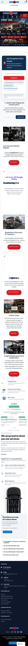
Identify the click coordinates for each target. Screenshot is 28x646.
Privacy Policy (4, 600)
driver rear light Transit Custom (10, 88)
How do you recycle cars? (11, 555)
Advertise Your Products (6, 612)
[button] (14, 542)
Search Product (15, 5)
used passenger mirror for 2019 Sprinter (14, 82)
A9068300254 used (8, 85)
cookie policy (14, 640)
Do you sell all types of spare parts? (14, 548)
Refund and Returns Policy (7, 598)
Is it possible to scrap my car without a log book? (15, 542)
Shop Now (3, 454)
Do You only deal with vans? (12, 545)
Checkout (3, 594)
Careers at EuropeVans (6, 619)
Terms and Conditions (6, 602)
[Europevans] (14, 2)
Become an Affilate (5, 610)
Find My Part (14, 78)
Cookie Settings (4, 603)
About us (3, 621)
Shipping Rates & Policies (7, 596)
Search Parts (20, 117)
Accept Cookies (14, 643)
